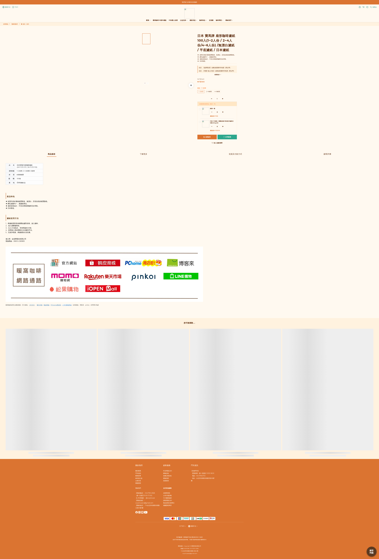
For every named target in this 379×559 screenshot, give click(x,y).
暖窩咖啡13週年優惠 (159, 20)
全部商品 (5, 24)
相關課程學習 (167, 505)
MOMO (32, 305)
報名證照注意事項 (168, 503)
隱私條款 (180, 546)
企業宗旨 (138, 481)
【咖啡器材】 (15, 24)
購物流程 (166, 478)
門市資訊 (138, 473)
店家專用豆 (166, 493)
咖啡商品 (202, 20)
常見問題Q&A (167, 471)
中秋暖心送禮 (173, 20)
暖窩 (147, 20)
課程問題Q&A (167, 500)
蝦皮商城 (46, 305)
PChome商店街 (56, 305)
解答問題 (372, 551)
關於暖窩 (138, 471)
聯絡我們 (228, 20)
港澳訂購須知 (167, 476)
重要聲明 (138, 483)
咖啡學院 (219, 20)
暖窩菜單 (138, 476)
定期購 (211, 20)
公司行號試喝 (167, 495)
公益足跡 (183, 20)
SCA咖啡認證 (167, 498)
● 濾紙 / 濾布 (25, 24)
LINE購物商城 (66, 305)
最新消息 (193, 20)
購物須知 (166, 473)
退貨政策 (166, 481)
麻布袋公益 (138, 478)
